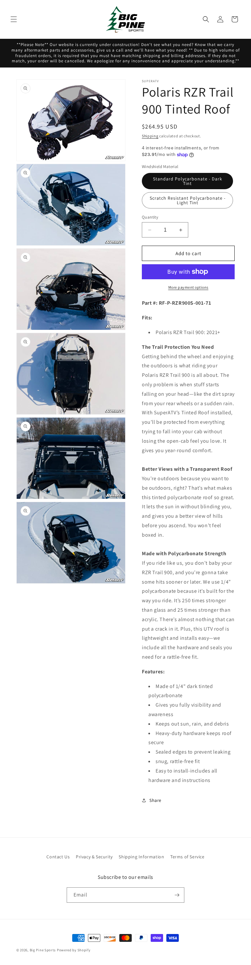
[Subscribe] (177, 895)
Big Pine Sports (43, 950)
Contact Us (58, 857)
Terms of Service (187, 857)
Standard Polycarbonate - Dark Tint (187, 181)
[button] (14, 19)
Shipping (150, 135)
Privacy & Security (94, 857)
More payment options (188, 287)
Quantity (150, 217)
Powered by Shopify (74, 950)
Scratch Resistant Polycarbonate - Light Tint (188, 200)
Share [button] (155, 800)
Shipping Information (141, 857)
